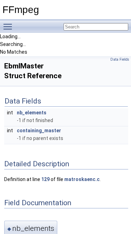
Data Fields (119, 59)
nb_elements (31, 112)
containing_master (39, 130)
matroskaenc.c (82, 179)
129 (45, 179)
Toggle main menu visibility (9, 26)
